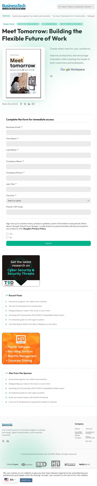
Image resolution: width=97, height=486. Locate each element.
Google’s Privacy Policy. (34, 228)
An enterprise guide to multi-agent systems (26, 320)
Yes (11, 234)
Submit (48, 243)
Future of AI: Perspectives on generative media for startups (33, 402)
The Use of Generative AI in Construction (68, 16)
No (11, 237)
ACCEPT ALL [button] (26, 480)
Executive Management (28, 24)
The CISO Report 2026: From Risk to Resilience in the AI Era (33, 324)
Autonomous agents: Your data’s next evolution (31, 16)
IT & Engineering (49, 24)
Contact (78, 438)
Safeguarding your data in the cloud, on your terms (29, 310)
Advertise (78, 433)
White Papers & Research (71, 24)
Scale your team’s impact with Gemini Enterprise (28, 397)
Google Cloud (8, 24)
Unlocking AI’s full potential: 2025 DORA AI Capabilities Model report (36, 315)
